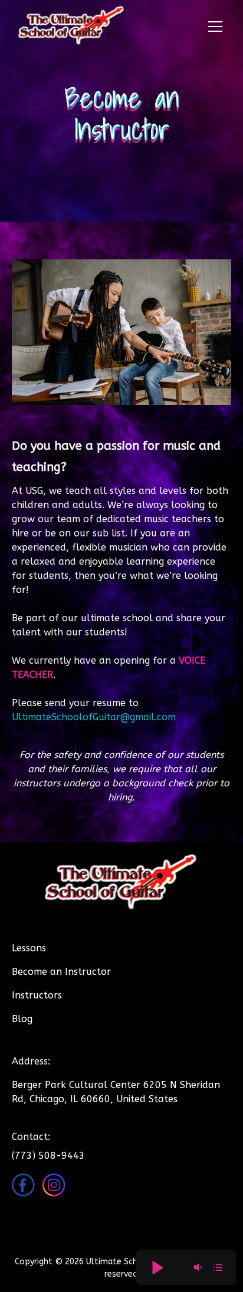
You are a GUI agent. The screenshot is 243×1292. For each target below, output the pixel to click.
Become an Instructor (61, 971)
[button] (213, 26)
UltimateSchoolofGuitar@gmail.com (94, 717)
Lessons (29, 948)
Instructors (37, 995)
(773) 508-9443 (48, 1155)
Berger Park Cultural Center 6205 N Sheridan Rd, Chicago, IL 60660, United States (116, 1092)
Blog (22, 1018)
